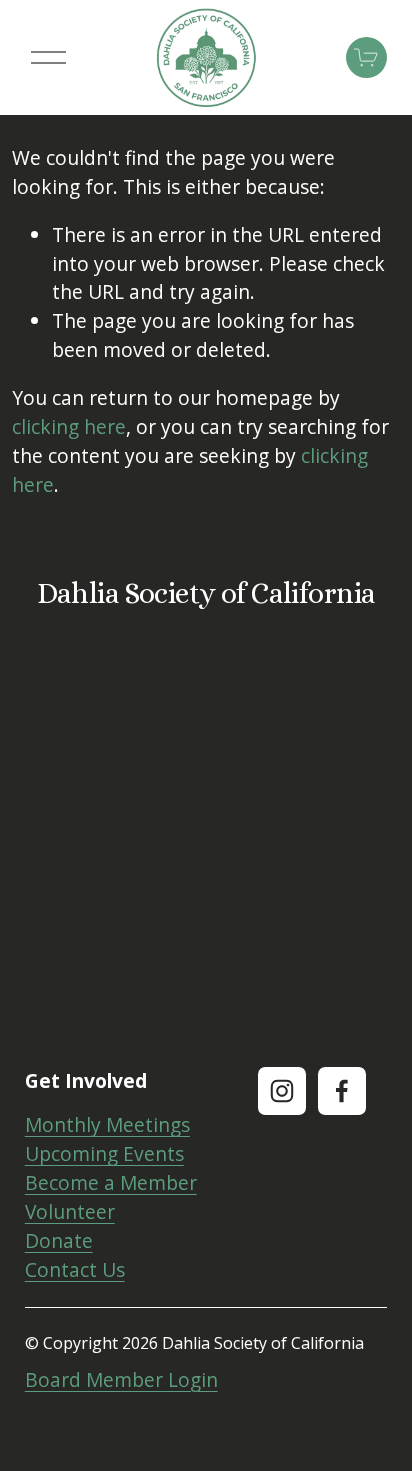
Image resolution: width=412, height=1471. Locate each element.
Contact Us (75, 1269)
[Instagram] (282, 1091)
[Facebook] (342, 1091)
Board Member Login (121, 1379)
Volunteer (70, 1211)
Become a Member (111, 1182)
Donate (59, 1240)
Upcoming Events (104, 1153)
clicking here (69, 426)
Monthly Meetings (107, 1124)
